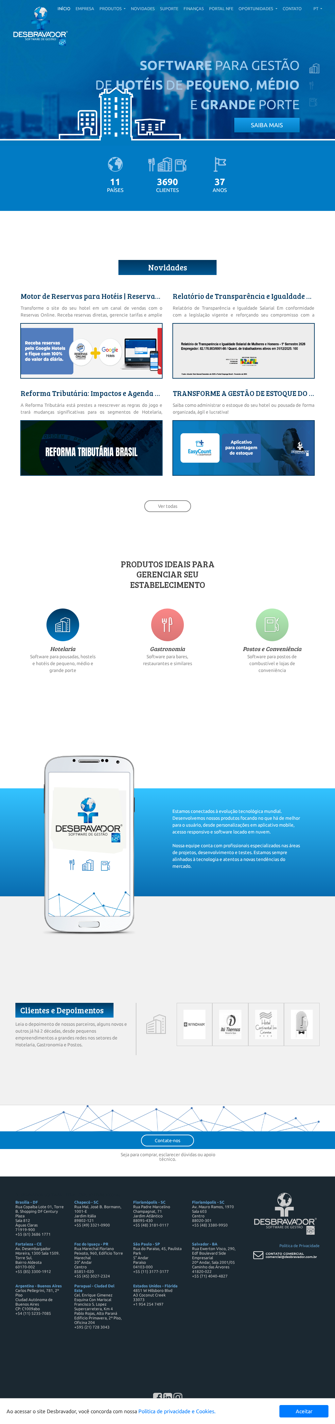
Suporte (169, 8)
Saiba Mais (267, 125)
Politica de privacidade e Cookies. (177, 1411)
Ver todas (167, 506)
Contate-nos (167, 1140)
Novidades (143, 8)
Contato (292, 8)
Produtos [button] (111, 8)
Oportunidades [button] (256, 8)
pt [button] (316, 8)
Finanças (194, 8)
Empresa (85, 8)
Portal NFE (221, 8)
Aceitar (304, 1411)
